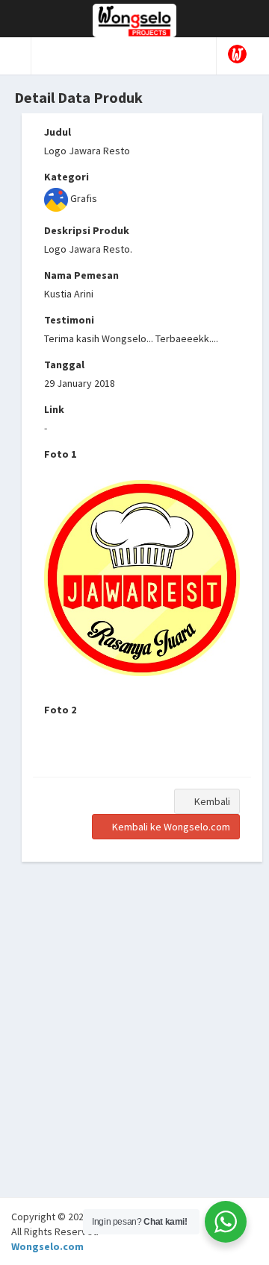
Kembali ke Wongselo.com (170, 826)
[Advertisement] (134, 1063)
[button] (15, 56)
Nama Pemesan (81, 275)
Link (54, 409)
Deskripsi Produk (86, 230)
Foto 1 (60, 454)
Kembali (211, 801)
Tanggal (64, 364)
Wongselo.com (47, 1246)
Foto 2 (60, 709)
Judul (57, 132)
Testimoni (69, 319)
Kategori (66, 176)
